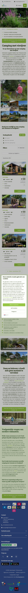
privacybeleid (6, 297)
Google (11, 297)
